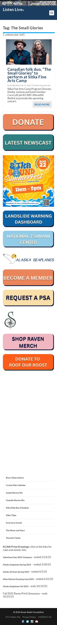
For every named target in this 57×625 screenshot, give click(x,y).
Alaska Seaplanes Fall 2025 (15, 586)
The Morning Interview (41, 85)
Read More (42, 104)
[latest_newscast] (28, 150)
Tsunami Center (13, 538)
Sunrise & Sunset (14, 522)
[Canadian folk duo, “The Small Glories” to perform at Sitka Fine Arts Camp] (29, 52)
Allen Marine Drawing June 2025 (18, 579)
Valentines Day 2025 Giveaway (17, 557)
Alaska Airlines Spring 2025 (16, 571)
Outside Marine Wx (15, 500)
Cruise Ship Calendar (16, 485)
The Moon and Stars (15, 530)
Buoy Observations (15, 477)
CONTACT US (44, 617)
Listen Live (12, 9)
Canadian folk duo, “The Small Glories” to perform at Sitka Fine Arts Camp (29, 75)
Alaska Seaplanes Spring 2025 (17, 564)
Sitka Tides (11, 515)
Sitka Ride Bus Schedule (17, 507)
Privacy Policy (29, 617)
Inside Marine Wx (14, 492)
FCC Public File (13, 617)
